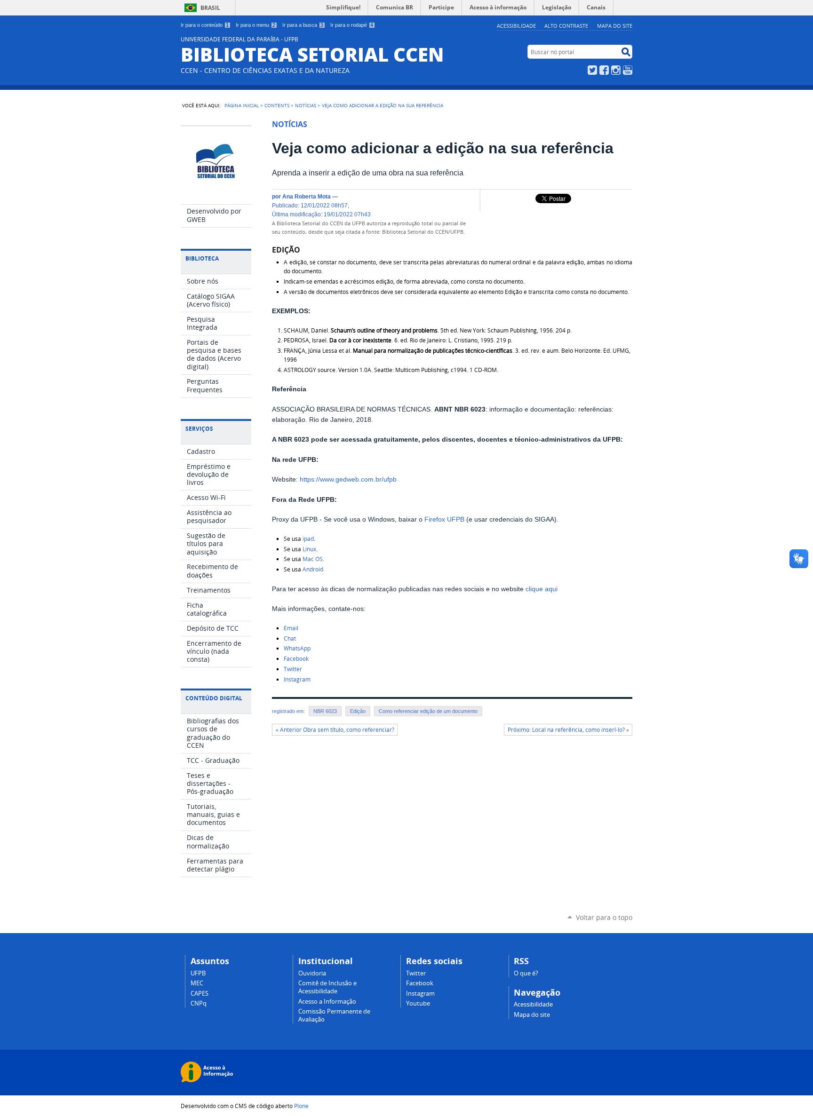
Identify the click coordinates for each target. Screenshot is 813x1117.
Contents (276, 105)
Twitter (592, 70)
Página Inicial (241, 105)
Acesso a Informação (327, 1002)
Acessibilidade (516, 25)
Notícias (305, 105)
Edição (358, 711)
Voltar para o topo (604, 917)
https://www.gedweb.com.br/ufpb (348, 479)
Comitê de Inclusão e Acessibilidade (327, 987)
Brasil (210, 8)
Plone (301, 1105)
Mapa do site (614, 25)
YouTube (627, 70)
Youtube (418, 1003)
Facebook (604, 70)
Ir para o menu (255, 25)
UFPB (198, 973)
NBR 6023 (325, 711)
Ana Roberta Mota (306, 196)
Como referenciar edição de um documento (428, 711)
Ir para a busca (302, 25)
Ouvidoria (312, 973)
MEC (197, 983)
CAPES (199, 994)
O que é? (526, 973)
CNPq (199, 1003)
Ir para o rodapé (351, 25)
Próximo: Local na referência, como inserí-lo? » (568, 730)
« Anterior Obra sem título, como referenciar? (335, 730)
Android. (314, 569)
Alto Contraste (566, 25)
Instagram (616, 70)
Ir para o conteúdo (205, 25)
